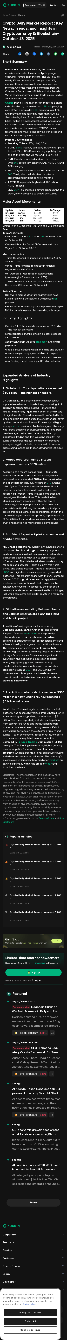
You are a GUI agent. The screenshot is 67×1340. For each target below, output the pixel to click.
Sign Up (35, 983)
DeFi (55, 298)
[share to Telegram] (40, 54)
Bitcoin (48, 106)
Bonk (19, 147)
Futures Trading (27, 752)
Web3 (6, 778)
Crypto (9, 102)
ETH (36, 110)
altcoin (22, 433)
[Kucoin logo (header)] (11, 5)
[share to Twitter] (26, 54)
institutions (30, 644)
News (13, 15)
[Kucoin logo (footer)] (13, 1237)
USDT (29, 680)
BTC (49, 489)
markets (7, 774)
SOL (31, 236)
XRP (41, 236)
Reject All (30, 1321)
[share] (61, 15)
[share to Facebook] (33, 54)
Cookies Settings (30, 1330)
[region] (30, 1314)
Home (5, 15)
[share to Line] (54, 54)
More (33, 1213)
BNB (15, 162)
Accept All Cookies (30, 1312)
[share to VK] (47, 54)
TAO (14, 174)
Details (21, 15)
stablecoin (41, 345)
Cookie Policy (29, 1304)
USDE (17, 189)
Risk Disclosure (21, 832)
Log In (37, 991)
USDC (6, 582)
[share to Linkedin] (18, 54)
